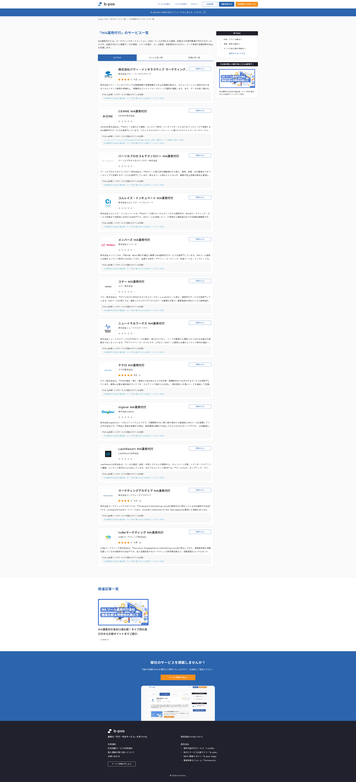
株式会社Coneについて (192, 736)
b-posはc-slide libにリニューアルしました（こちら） (177, 12)
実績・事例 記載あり (232, 44)
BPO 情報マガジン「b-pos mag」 (201, 756)
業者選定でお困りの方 (247, 4)
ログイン (194, 4)
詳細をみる (200, 69)
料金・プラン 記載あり (233, 39)
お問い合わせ (114, 756)
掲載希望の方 (226, 4)
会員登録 (209, 4)
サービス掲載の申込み (178, 677)
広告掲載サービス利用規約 (120, 748)
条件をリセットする (237, 53)
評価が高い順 (194, 57)
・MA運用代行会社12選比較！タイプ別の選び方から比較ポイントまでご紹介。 (134, 98)
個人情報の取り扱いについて (121, 752)
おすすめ (117, 57)
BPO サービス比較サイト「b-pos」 (201, 752)
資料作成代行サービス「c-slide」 (200, 748)
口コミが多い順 (156, 57)
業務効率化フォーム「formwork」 (200, 760)
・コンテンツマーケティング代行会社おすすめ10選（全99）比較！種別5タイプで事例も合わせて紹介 (143, 140)
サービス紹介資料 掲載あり (235, 48)
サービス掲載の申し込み (122, 764)
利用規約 (112, 744)
